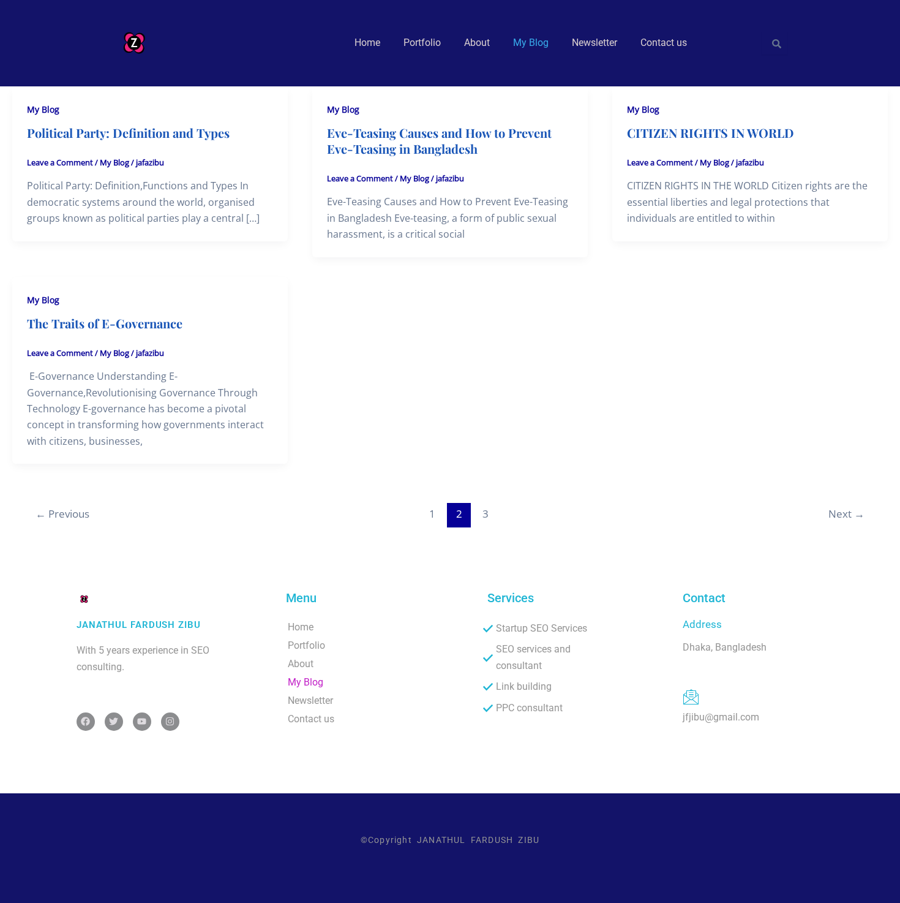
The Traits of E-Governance (104, 323)
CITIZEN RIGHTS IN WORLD (710, 132)
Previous (62, 514)
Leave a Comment (60, 162)
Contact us (663, 42)
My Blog (531, 42)
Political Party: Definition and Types (128, 132)
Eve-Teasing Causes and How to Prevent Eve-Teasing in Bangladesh (439, 140)
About (477, 42)
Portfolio (422, 42)
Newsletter (594, 42)
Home (367, 42)
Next (846, 514)
